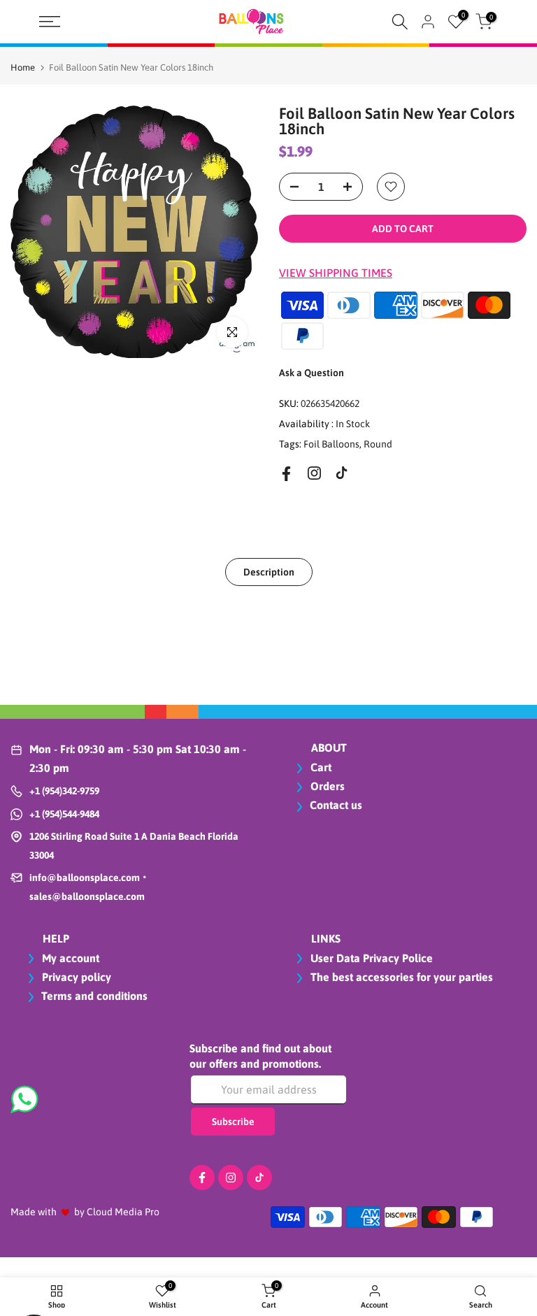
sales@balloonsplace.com (87, 896)
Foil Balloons (331, 444)
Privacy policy (75, 977)
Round (378, 444)
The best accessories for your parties (400, 977)
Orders (326, 786)
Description (268, 572)
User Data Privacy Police (370, 958)
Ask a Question (311, 372)
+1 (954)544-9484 (64, 814)
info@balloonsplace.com (84, 877)
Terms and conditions (94, 995)
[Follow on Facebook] (286, 473)
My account (69, 958)
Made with (33, 1211)
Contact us (336, 805)
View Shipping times (335, 272)
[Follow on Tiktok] (341, 473)
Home (22, 67)
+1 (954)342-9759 (64, 790)
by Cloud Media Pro (116, 1211)
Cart (319, 767)
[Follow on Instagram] (314, 473)
